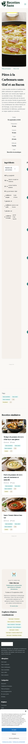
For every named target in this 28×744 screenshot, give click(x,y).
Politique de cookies (7, 741)
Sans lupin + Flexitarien (14, 619)
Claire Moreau (14, 583)
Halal (2, 707)
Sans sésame (4, 675)
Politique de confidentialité (19, 741)
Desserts (3, 683)
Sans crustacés (6, 399)
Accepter (14, 729)
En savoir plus (14, 606)
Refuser (14, 734)
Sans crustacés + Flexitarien (14, 621)
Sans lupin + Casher (14, 630)
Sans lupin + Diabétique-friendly (14, 635)
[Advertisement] (11, 373)
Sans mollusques (5, 667)
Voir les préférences (14, 738)
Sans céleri (15, 396)
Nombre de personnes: (8, 169)
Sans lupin (4, 662)
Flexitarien (5, 402)
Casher (6, 451)
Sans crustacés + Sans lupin (14, 624)
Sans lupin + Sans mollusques (14, 627)
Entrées (3, 696)
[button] (25, 711)
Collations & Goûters (6, 686)
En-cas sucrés (5, 694)
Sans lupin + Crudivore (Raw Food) (14, 632)
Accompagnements (6, 691)
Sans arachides (6, 396)
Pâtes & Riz (16, 68)
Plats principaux (6, 68)
